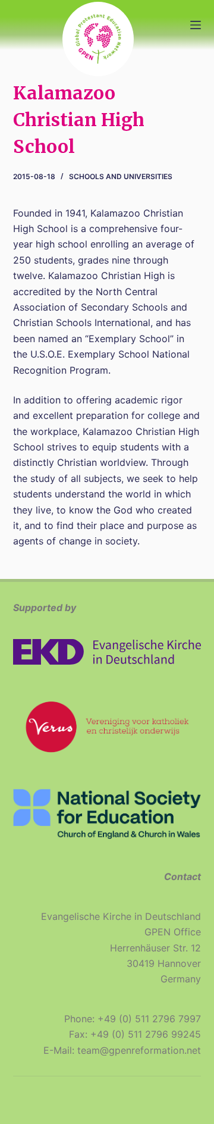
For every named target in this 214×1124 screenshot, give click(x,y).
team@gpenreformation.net (139, 1050)
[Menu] (195, 25)
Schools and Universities (120, 176)
